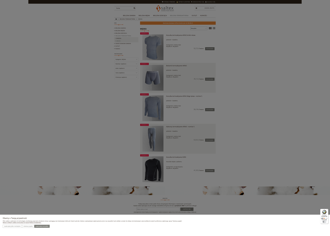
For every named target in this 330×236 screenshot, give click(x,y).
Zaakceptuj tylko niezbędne (12, 226)
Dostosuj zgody (28, 226)
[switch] (324, 222)
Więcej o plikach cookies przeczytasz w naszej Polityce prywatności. (22, 222)
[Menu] (327, 210)
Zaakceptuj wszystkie (41, 226)
